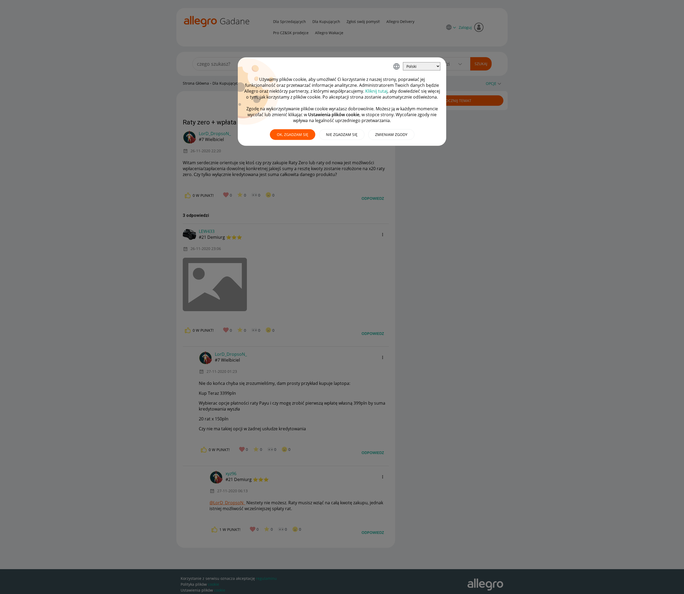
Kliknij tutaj (376, 91)
